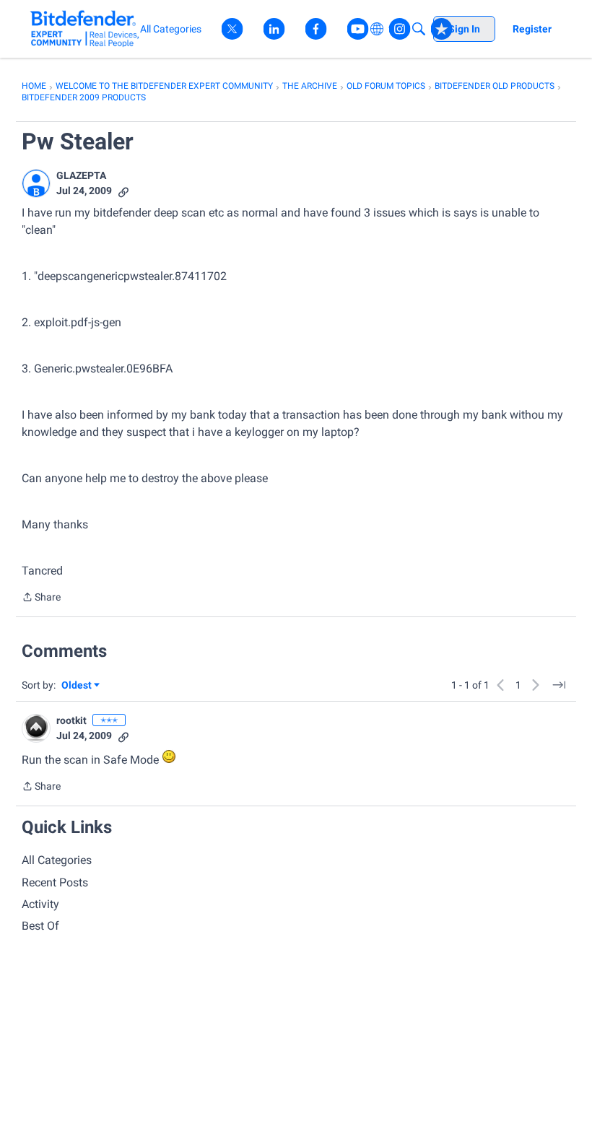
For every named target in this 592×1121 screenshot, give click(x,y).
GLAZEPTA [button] (81, 175)
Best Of (40, 926)
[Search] (419, 29)
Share (41, 598)
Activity (40, 904)
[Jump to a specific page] (558, 685)
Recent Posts (55, 882)
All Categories (57, 860)
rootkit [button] (71, 720)
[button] (36, 183)
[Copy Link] (123, 191)
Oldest (77, 686)
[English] (85, 28)
